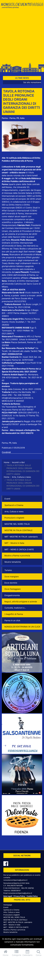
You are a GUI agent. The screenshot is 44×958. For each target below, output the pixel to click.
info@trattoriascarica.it (12, 398)
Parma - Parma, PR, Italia (13, 118)
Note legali (7, 896)
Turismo (8, 570)
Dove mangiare (12, 576)
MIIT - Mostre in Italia (14, 543)
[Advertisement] (22, 37)
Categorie (16, 955)
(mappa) (24, 313)
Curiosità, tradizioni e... (15, 608)
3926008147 (16, 891)
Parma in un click (12, 620)
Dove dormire (10, 583)
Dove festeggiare (13, 589)
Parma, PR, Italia (9, 443)
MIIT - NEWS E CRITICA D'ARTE (19, 549)
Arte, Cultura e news (14, 511)
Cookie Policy (32, 896)
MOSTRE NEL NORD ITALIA (17, 524)
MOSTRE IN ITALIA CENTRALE (19, 530)
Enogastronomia (12, 595)
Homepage (7, 905)
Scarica (14, 392)
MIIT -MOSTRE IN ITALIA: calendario (21, 536)
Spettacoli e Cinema (14, 505)
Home (5, 955)
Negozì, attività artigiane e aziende (20, 601)
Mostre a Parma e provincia (17, 555)
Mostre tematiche (13, 562)
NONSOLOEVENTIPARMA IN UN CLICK (22, 626)
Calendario (27, 955)
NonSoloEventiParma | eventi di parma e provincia (22, 7)
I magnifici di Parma (14, 614)
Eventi (7, 498)
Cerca (38, 955)
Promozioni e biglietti (14, 518)
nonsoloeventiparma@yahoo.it (15, 880)
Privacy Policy (19, 896)
